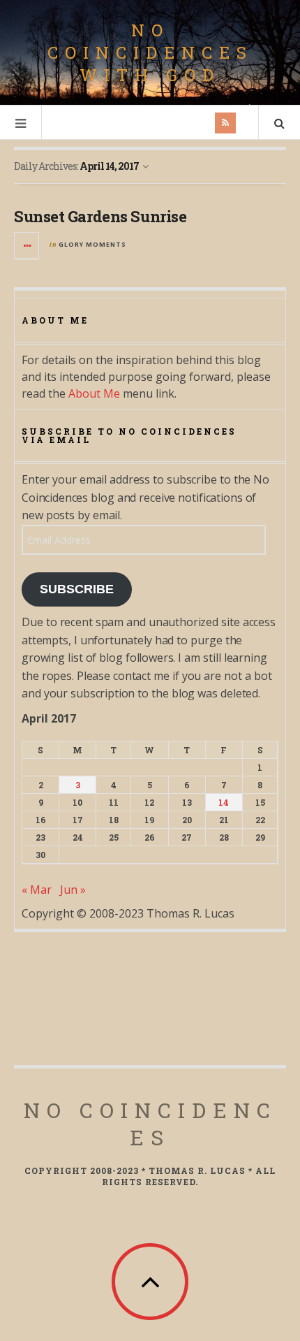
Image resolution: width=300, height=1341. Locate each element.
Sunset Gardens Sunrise (100, 216)
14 (223, 802)
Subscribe (77, 589)
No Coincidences (150, 1123)
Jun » (73, 889)
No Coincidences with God (150, 52)
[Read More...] (27, 245)
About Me (94, 393)
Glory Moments (92, 244)
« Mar (37, 889)
